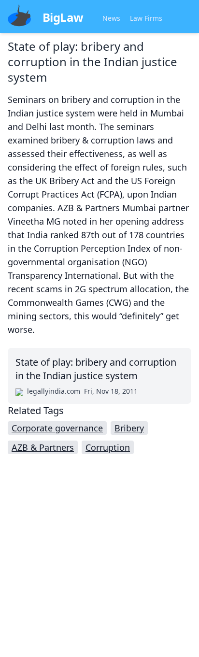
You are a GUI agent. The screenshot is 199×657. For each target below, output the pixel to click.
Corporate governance (57, 428)
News (111, 18)
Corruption (107, 447)
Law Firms (146, 18)
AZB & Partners (43, 447)
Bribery (129, 428)
